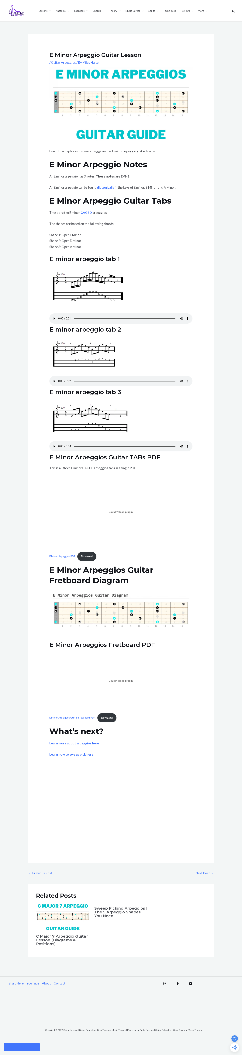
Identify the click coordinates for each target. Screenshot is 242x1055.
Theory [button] (113, 10)
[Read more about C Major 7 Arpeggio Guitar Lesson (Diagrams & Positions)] (63, 917)
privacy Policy (21, 1047)
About (46, 983)
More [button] (201, 10)
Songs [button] (151, 10)
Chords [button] (97, 10)
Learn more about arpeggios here (74, 743)
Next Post (204, 873)
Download (87, 556)
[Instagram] (165, 983)
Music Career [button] (133, 10)
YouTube (32, 983)
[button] (49, 11)
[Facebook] (177, 983)
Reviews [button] (185, 10)
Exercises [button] (79, 10)
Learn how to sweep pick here (71, 754)
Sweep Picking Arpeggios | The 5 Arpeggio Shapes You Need (120, 912)
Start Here (16, 983)
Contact (59, 983)
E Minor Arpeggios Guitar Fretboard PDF (72, 717)
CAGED (86, 213)
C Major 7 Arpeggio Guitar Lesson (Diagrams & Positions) (62, 940)
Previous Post (40, 873)
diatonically (105, 187)
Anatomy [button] (61, 10)
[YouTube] (190, 983)
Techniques (169, 10)
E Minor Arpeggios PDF (62, 556)
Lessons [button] (43, 10)
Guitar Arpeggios (63, 62)
